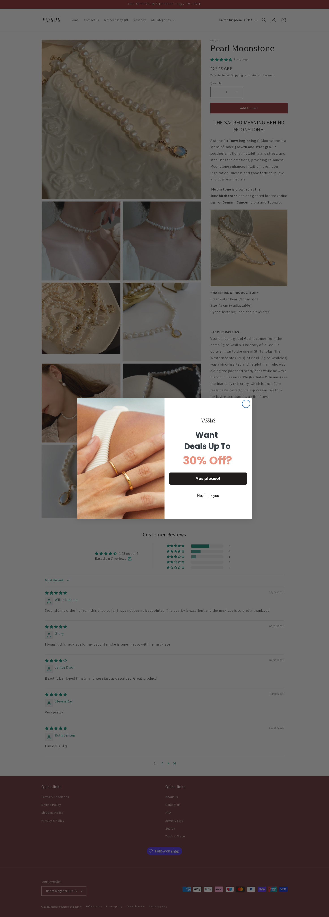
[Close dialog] (246, 404)
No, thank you (208, 496)
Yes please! (208, 478)
